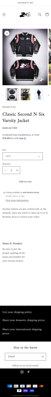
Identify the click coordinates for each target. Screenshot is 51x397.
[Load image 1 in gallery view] (12, 94)
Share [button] (9, 144)
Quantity (6, 164)
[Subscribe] (42, 357)
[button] (4, 14)
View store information (17, 200)
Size (4, 150)
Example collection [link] (31, 248)
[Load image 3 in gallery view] (39, 94)
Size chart (7, 229)
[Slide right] (48, 95)
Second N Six (22, 395)
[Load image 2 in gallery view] (25, 94)
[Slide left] (2, 95)
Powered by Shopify (32, 395)
